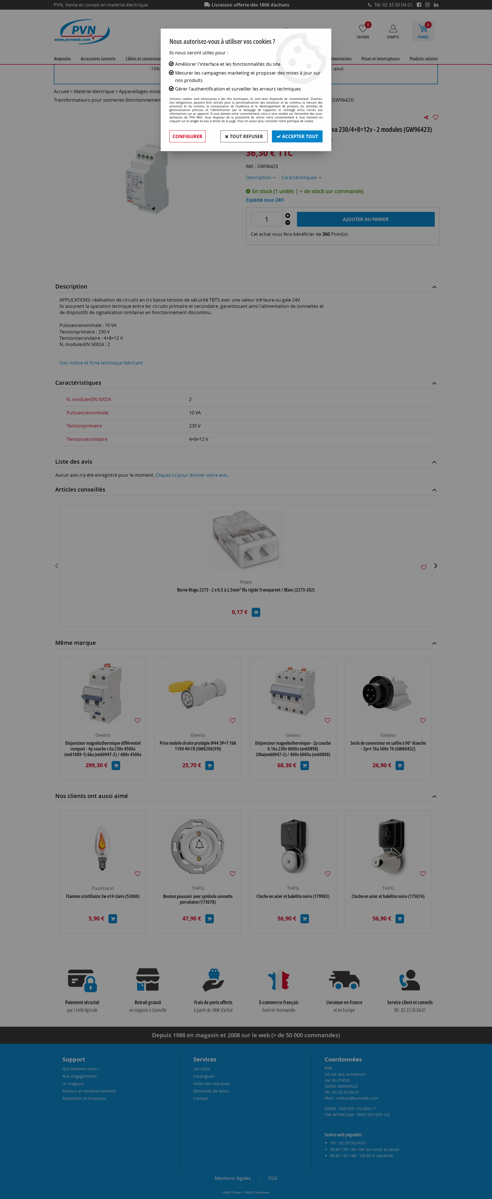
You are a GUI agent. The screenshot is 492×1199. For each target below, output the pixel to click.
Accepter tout (299, 136)
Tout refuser (246, 136)
